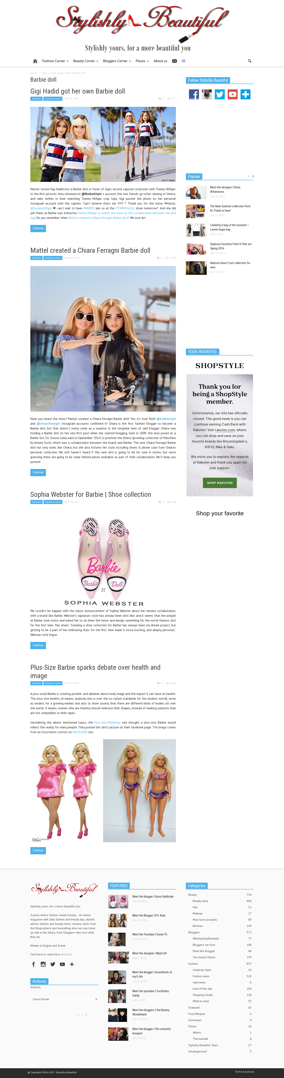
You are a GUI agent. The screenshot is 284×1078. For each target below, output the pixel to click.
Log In (79, 1014)
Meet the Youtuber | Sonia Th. (150, 934)
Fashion (36, 98)
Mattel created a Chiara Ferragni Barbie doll (90, 250)
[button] (249, 61)
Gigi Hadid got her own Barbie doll (77, 91)
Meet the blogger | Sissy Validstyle (153, 896)
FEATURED (119, 885)
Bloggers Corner (114, 63)
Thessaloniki (222, 1039)
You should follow (222, 957)
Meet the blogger (222, 951)
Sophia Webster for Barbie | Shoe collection (90, 494)
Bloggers (220, 932)
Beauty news (222, 901)
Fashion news (53, 98)
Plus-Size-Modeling (107, 722)
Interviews (222, 982)
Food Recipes (220, 1014)
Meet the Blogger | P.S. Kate (148, 915)
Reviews (222, 926)
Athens (222, 1032)
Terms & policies (244, 1071)
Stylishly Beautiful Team (220, 1045)
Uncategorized (220, 1051)
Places (139, 63)
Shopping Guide (222, 995)
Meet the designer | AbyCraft (149, 953)
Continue (38, 228)
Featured (220, 1007)
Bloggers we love (222, 945)
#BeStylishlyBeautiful (222, 938)
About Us (66, 954)
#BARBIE (89, 208)
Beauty (220, 895)
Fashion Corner (52, 63)
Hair (222, 907)
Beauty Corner (83, 63)
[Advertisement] (220, 136)
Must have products (222, 919)
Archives (35, 987)
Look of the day (222, 988)
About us (160, 61)
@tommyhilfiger (41, 208)
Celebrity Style (222, 970)
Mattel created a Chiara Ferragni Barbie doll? (99, 218)
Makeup (222, 913)
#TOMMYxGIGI (125, 208)
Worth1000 (80, 732)
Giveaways (220, 1020)
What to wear (222, 1001)
